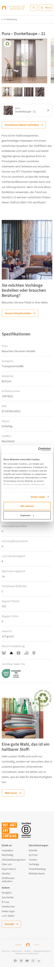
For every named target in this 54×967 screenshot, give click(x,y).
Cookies (27, 951)
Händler (6, 873)
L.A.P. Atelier (8, 916)
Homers (33, 859)
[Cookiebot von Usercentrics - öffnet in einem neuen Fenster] (38, 449)
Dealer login (8, 911)
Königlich (7, 892)
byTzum (33, 855)
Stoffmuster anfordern (8, 880)
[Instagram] (15, 960)
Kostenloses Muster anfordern (22, 125)
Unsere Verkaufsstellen (18, 313)
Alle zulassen (27, 506)
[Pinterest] (21, 960)
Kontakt (9, 924)
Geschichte (8, 897)
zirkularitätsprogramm (13, 859)
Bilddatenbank (36, 873)
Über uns (7, 864)
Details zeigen (38, 497)
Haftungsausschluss (41, 951)
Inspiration (7, 850)
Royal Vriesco (9, 869)
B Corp (5, 902)
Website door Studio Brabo (27, 953)
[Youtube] (27, 960)
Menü (48, 7)
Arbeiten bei (8, 906)
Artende (33, 850)
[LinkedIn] (38, 960)
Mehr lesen (11, 793)
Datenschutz (17, 951)
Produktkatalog (10, 19)
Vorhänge (34, 864)
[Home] (13, 8)
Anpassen (25, 515)
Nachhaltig (7, 855)
